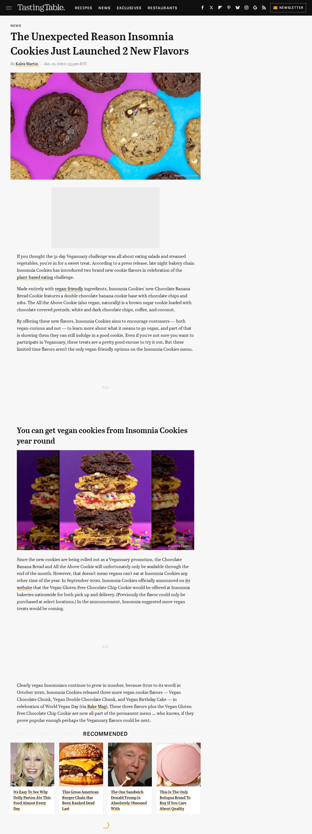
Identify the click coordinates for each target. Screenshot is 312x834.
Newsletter (291, 7)
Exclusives (129, 7)
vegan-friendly (69, 288)
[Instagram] (246, 8)
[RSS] (264, 8)
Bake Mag (96, 706)
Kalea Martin (27, 63)
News (104, 7)
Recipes (83, 7)
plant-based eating (35, 277)
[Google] (255, 8)
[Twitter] (211, 8)
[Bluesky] (237, 8)
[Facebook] (202, 8)
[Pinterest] (228, 8)
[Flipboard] (220, 8)
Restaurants (162, 7)
